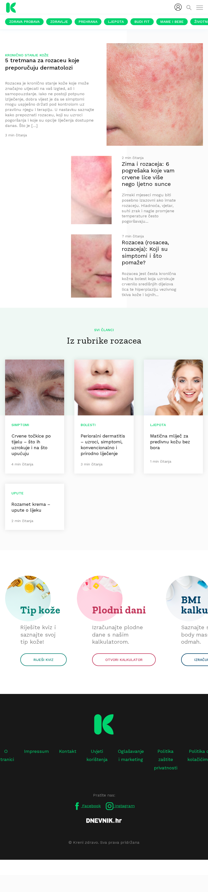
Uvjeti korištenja (97, 755)
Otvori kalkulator (124, 660)
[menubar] (178, 7)
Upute (17, 493)
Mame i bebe (172, 22)
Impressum (36, 751)
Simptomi (20, 425)
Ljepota (116, 22)
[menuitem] (178, 7)
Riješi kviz (43, 660)
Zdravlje (59, 22)
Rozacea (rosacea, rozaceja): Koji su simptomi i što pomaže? (145, 252)
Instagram (124, 805)
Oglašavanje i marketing (131, 755)
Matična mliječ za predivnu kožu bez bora (170, 441)
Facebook (91, 805)
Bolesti (88, 425)
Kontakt (67, 751)
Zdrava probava (24, 22)
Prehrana (88, 22)
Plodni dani (119, 610)
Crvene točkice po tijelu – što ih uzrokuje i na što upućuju (31, 444)
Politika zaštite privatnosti (165, 759)
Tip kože (40, 610)
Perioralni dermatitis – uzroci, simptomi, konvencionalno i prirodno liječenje (103, 444)
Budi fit (142, 22)
